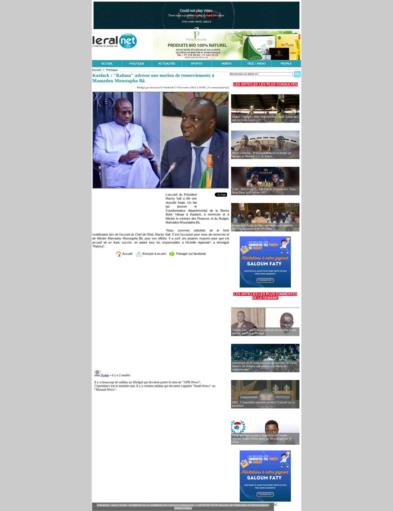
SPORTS (196, 64)
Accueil (96, 69)
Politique (112, 69)
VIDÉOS (226, 64)
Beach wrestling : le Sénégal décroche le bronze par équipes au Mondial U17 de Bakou (262, 154)
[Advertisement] (126, 211)
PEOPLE (286, 64)
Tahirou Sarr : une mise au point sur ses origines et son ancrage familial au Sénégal (264, 331)
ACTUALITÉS (166, 64)
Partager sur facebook (190, 253)
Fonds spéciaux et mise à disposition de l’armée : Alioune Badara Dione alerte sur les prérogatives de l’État (262, 438)
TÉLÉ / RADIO (256, 64)
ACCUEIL (107, 64)
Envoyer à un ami (154, 253)
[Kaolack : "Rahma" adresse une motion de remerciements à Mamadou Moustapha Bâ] (161, 93)
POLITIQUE (137, 64)
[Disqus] (161, 314)
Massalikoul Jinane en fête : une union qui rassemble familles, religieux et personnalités (262, 227)
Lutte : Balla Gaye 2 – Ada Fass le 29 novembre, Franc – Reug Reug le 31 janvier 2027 (265, 191)
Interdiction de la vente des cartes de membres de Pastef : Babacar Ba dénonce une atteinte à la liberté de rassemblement (265, 366)
